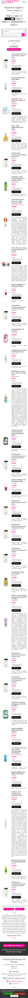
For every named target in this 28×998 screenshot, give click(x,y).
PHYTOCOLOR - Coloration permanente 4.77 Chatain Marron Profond (18, 457)
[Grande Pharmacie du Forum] (3, 2)
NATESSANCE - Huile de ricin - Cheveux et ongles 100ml (18, 372)
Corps (18, 16)
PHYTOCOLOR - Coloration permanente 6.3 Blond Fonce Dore (18, 883)
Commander (15, 69)
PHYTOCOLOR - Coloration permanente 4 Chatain (19, 550)
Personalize (14, 996)
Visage (9, 16)
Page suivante (19, 909)
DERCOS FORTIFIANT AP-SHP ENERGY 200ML (18, 480)
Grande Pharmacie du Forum (12, 1)
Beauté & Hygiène (14, 7)
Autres (13, 24)
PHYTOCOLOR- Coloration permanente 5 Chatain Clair (19, 55)
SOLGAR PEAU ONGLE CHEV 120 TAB (17, 573)
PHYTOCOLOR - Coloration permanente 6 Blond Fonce (19, 154)
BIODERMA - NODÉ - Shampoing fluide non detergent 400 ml (18, 178)
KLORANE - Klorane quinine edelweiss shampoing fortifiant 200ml (17, 432)
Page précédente (9, 909)
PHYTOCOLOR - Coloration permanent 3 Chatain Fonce (18, 654)
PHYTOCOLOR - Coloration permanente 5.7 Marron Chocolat (18, 307)
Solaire (19, 19)
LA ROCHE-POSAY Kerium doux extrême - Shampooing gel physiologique (18, 750)
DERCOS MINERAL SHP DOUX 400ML (18, 78)
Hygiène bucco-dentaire (18, 21)
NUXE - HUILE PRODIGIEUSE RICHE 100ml (17, 127)
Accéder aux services (14, 945)
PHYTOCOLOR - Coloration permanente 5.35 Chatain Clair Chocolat (18, 679)
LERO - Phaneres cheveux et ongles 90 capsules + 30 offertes (19, 249)
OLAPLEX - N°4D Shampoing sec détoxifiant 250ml (16, 793)
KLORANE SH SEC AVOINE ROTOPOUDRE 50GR (18, 351)
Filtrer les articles (14, 49)
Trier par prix (14, 46)
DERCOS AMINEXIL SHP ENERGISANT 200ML (18, 285)
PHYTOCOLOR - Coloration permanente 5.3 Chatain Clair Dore (18, 526)
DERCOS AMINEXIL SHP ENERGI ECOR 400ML (18, 773)
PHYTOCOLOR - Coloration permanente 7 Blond (19, 502)
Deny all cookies (20, 993)
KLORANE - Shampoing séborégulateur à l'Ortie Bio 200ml (18, 704)
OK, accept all (8, 993)
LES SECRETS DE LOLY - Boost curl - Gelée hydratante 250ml (18, 201)
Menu (24, 2)
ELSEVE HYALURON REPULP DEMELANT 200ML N (17, 730)
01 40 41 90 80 (15, 981)
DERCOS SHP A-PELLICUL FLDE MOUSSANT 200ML (18, 861)
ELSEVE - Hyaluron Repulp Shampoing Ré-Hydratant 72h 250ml (19, 597)
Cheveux (10, 19)
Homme (6, 21)
